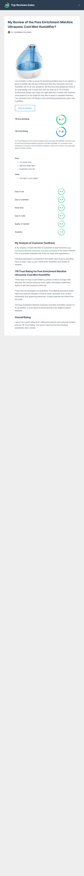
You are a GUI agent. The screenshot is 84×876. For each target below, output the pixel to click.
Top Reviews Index (23, 5)
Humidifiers (39, 146)
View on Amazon (25, 108)
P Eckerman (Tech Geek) (22, 32)
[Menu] (79, 5)
